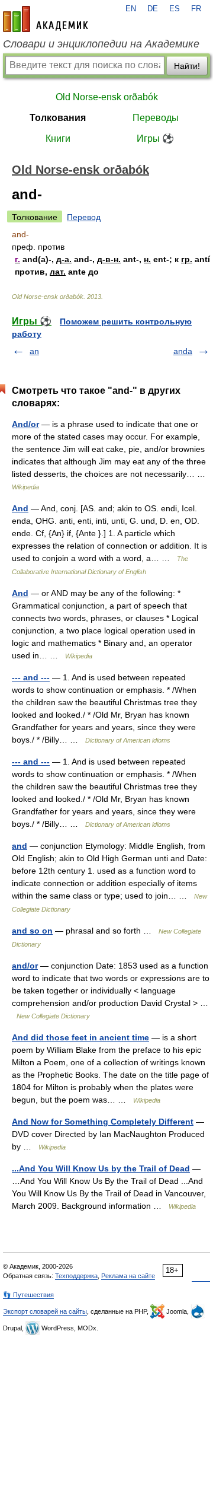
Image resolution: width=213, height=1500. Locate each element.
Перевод (84, 217)
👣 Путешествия (28, 1294)
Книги (58, 138)
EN (130, 9)
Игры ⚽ (155, 138)
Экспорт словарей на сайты (45, 1311)
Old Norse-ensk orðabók (107, 97)
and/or (25, 965)
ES (174, 9)
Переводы (156, 118)
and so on (32, 930)
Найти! (187, 66)
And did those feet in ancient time (80, 1037)
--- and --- (31, 677)
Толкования (58, 118)
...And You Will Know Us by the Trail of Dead (101, 1168)
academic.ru (45, 19)
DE (152, 9)
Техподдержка (76, 1275)
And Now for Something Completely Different (102, 1121)
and (19, 846)
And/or (25, 424)
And (20, 508)
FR (196, 9)
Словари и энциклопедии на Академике (101, 44)
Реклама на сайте (128, 1275)
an (34, 351)
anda (182, 351)
